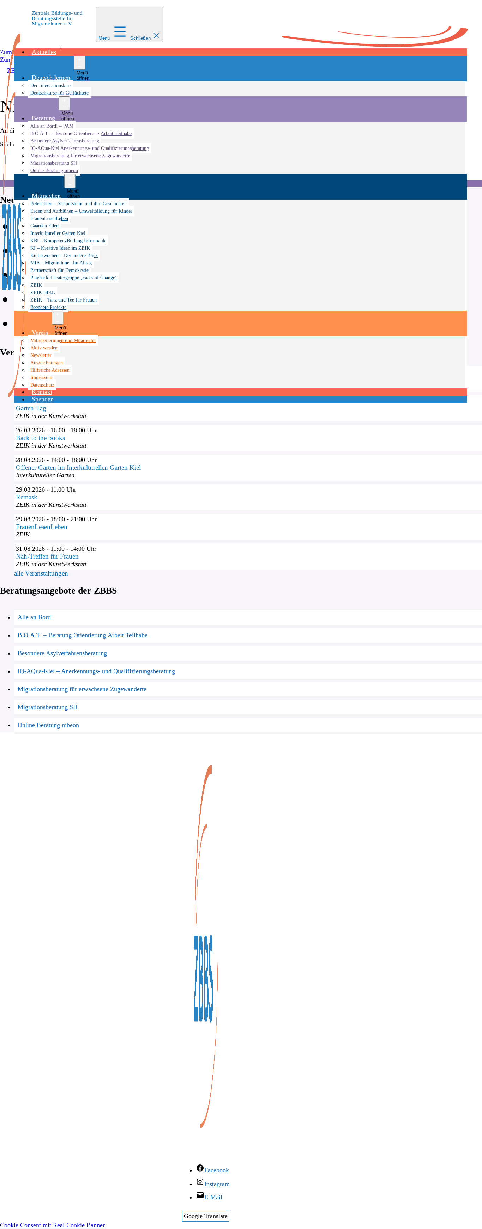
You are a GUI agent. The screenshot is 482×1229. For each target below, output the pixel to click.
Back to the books (40, 438)
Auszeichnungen (46, 362)
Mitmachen (46, 195)
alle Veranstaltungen (41, 573)
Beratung (43, 118)
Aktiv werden (44, 348)
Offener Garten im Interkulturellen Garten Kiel (78, 467)
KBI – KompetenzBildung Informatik (68, 240)
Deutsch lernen (51, 77)
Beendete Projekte (48, 307)
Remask (26, 497)
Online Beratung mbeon (54, 170)
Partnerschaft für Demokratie (59, 270)
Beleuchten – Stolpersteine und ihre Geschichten (78, 203)
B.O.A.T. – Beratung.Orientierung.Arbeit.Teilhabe (81, 133)
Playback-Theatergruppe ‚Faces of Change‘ (73, 277)
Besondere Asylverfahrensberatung (64, 141)
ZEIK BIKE (42, 292)
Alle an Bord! (35, 617)
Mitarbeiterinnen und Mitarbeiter (63, 340)
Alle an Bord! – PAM (51, 126)
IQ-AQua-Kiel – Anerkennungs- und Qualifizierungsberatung (96, 671)
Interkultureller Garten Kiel (57, 233)
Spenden (43, 399)
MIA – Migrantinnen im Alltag (61, 263)
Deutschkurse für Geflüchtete (59, 93)
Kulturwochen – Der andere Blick (64, 255)
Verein (40, 332)
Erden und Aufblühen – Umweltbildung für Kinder (81, 211)
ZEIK (36, 285)
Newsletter (41, 355)
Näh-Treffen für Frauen (47, 556)
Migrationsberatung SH (53, 163)
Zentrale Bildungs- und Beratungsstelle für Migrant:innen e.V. (57, 18)
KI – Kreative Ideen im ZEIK (60, 248)
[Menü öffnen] (79, 63)
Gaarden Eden (44, 226)
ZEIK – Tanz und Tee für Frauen (63, 300)
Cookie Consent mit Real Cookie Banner (52, 1225)
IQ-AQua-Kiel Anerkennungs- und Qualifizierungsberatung (89, 148)
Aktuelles (44, 51)
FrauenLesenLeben (49, 218)
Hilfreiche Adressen (50, 370)
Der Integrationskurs (50, 85)
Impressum (41, 377)
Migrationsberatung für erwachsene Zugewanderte (80, 155)
